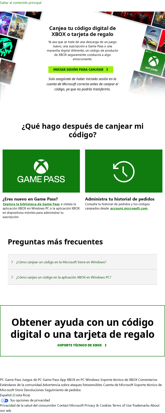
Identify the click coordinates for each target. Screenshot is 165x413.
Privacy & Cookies (98, 405)
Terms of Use (121, 405)
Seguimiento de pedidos (63, 390)
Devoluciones (34, 390)
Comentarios (147, 379)
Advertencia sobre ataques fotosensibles (72, 384)
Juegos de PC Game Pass (40, 379)
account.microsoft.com (129, 208)
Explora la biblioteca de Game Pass (31, 204)
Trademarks (141, 405)
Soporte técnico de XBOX (119, 379)
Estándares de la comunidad (21, 384)
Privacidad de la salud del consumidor (28, 405)
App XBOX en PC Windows (79, 379)
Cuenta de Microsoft (118, 384)
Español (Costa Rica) (15, 395)
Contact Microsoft (70, 405)
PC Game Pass (10, 379)
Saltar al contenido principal (20, 2)
